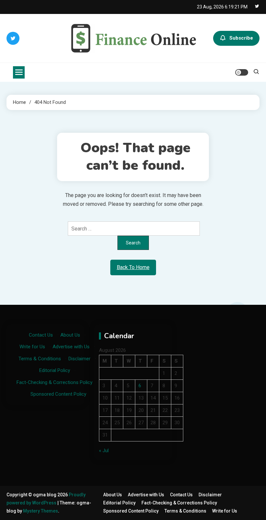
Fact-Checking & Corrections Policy (54, 382)
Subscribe (241, 38)
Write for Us (32, 347)
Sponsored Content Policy (58, 394)
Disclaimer (79, 359)
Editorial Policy (54, 370)
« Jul (104, 450)
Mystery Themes (40, 511)
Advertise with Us (71, 347)
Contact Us (41, 335)
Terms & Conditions (39, 359)
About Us (70, 335)
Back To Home (133, 267)
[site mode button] (241, 72)
